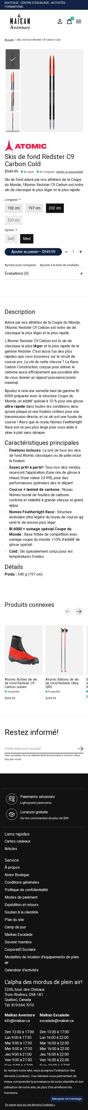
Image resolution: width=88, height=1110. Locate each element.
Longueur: (12, 199)
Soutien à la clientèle (21, 912)
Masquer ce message (67, 1098)
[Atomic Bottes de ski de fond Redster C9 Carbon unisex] (24, 650)
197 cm (34, 208)
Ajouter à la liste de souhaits (59, 265)
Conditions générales (22, 882)
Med (27, 239)
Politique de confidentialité (26, 890)
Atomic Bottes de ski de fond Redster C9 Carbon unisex (21, 683)
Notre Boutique (17, 875)
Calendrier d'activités (21, 970)
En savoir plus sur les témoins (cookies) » (30, 1105)
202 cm (55, 208)
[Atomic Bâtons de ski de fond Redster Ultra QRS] (65, 650)
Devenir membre (18, 942)
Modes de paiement (21, 897)
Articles (11, 849)
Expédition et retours (21, 905)
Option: (11, 230)
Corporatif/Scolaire (20, 949)
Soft (11, 239)
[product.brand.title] (44, 145)
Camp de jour (15, 927)
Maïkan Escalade (19, 935)
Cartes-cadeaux (18, 841)
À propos (12, 867)
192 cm (14, 208)
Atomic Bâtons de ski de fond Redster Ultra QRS (62, 683)
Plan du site (14, 920)
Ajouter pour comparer (20, 265)
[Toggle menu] (78, 21)
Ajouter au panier (33, 252)
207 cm (14, 220)
